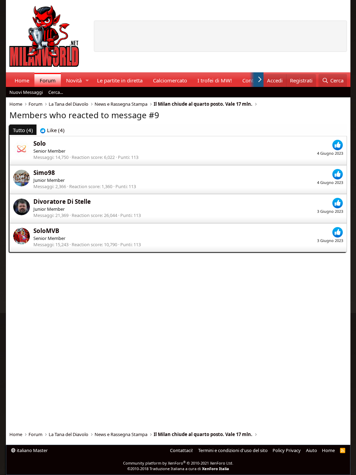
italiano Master (32, 450)
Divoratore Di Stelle (62, 202)
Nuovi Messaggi (26, 92)
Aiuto (311, 450)
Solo (39, 143)
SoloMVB (46, 231)
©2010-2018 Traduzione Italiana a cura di (178, 468)
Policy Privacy (287, 450)
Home (22, 80)
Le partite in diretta (120, 80)
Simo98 (44, 173)
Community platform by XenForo (178, 463)
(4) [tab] (23, 130)
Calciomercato (170, 80)
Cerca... (55, 92)
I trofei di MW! (214, 80)
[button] (87, 80)
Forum (48, 80)
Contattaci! (181, 450)
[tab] (52, 130)
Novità (74, 80)
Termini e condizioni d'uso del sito (233, 450)
